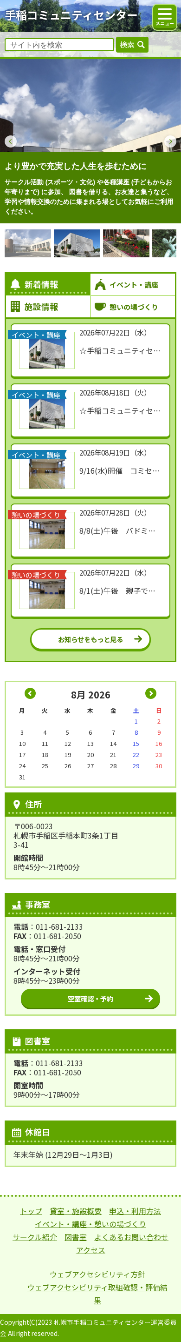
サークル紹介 (35, 1236)
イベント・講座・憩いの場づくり (90, 1223)
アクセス (90, 1249)
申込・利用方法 (135, 1210)
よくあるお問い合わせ (131, 1236)
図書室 (76, 1236)
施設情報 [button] (41, 306)
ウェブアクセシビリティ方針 (97, 1274)
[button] (11, 141)
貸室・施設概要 (76, 1210)
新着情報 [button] (41, 284)
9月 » (150, 693)
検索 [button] (127, 44)
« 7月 (30, 693)
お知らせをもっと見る (90, 639)
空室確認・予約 (90, 998)
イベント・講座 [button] (134, 284)
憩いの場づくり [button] (134, 307)
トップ (31, 1210)
